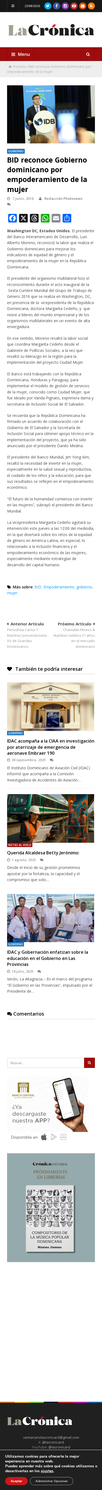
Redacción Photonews (63, 198)
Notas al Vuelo (19, 845)
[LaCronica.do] (51, 37)
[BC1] (48, 1142)
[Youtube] (74, 5)
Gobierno (16, 151)
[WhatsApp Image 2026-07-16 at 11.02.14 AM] (51, 1260)
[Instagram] (65, 5)
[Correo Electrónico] (82, 5)
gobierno (84, 586)
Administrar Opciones (51, 1481)
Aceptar (16, 1481)
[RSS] (91, 5)
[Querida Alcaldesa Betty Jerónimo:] (51, 818)
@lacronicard (52, 1442)
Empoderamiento (59, 586)
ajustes (47, 1471)
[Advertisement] (51, 1322)
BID (38, 586)
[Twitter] (47, 5)
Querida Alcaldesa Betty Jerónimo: (43, 853)
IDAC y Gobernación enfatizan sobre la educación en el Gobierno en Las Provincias (47, 958)
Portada (19, 66)
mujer (12, 592)
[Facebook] (56, 5)
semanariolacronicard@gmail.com (51, 1437)
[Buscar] (88, 54)
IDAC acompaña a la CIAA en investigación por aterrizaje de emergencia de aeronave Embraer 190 (50, 747)
